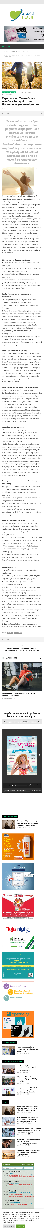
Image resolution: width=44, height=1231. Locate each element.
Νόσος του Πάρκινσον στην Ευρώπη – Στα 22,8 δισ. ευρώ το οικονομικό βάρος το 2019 (28, 823)
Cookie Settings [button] (9, 1226)
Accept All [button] (21, 1226)
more (41, 113)
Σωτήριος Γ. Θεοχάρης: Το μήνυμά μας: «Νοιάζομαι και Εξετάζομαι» (27, 1049)
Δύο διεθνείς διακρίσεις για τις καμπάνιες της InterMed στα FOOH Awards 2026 (29, 1068)
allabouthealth (7, 95)
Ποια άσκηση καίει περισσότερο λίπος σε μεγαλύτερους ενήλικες (18, 694)
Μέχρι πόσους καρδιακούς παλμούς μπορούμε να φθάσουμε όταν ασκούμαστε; (22, 648)
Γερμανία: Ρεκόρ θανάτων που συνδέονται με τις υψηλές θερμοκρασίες (28, 1153)
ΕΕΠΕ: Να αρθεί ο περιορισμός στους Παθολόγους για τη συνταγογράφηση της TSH (28, 1120)
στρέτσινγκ (18, 632)
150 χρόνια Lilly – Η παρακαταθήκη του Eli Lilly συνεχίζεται (27, 1079)
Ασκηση (9, 632)
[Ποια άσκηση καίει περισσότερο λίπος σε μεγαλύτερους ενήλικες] (22, 676)
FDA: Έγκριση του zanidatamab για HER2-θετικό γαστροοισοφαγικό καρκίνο (28, 1142)
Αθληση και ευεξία (9, 92)
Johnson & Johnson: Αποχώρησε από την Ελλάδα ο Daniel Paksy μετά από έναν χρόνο (29, 1131)
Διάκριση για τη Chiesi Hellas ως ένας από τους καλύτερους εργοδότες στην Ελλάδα (29, 1090)
